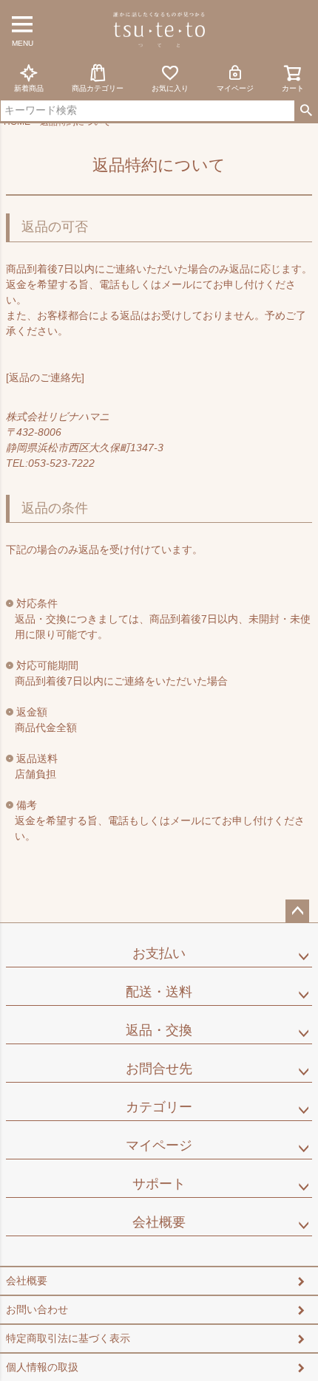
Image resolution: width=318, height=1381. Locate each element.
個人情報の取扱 (42, 1367)
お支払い (159, 953)
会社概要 (159, 1222)
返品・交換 (159, 1030)
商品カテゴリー (98, 88)
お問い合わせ (37, 1309)
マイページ (235, 88)
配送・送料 (159, 991)
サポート (159, 1183)
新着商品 (29, 88)
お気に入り (170, 88)
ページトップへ (297, 911)
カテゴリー (159, 1107)
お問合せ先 (159, 1068)
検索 (305, 110)
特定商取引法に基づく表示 (68, 1338)
